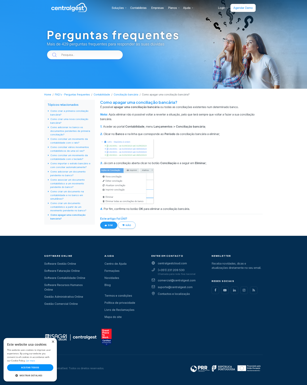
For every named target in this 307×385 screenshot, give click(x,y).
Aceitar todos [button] (30, 367)
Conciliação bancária (126, 94)
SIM (110, 225)
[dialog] (30, 359)
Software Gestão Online (60, 263)
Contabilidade (102, 94)
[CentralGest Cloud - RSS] (253, 290)
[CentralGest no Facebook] (215, 290)
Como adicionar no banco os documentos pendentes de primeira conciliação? (70, 131)
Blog (107, 285)
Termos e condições (118, 295)
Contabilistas (138, 8)
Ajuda (186, 8)
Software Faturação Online (62, 271)
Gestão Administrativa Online (63, 296)
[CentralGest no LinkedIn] (234, 290)
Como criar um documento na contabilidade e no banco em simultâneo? (67, 195)
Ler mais (30, 360)
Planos (172, 8)
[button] (30, 375)
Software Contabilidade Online (64, 278)
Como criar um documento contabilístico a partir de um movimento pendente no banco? (68, 207)
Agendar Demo (243, 8)
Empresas (157, 8)
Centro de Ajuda (115, 263)
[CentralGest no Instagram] (244, 290)
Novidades (111, 278)
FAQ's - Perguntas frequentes (72, 94)
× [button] (53, 341)
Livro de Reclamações (119, 310)
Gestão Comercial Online (61, 304)
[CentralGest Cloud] (69, 7)
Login (221, 8)
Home (47, 94)
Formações (111, 271)
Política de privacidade (119, 302)
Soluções (118, 8)
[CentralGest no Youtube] (225, 290)
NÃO (128, 225)
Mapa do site (113, 317)
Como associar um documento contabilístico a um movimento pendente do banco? (67, 183)
